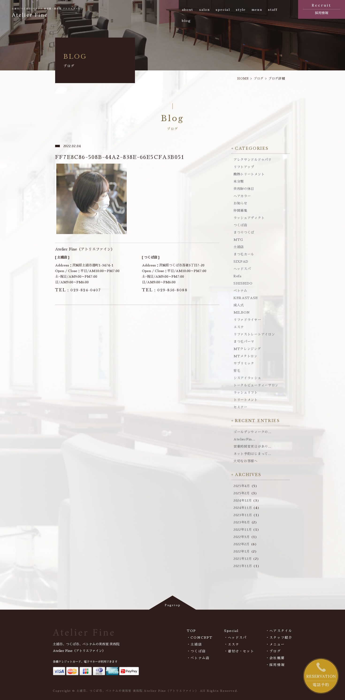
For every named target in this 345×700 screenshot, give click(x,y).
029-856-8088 (165, 290)
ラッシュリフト (246, 392)
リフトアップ (244, 167)
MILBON (242, 312)
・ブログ (273, 651)
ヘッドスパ (242, 268)
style (241, 10)
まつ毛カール (244, 254)
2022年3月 (242, 536)
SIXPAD (241, 261)
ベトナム (240, 290)
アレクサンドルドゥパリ (253, 159)
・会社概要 (275, 658)
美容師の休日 (244, 188)
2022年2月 (242, 544)
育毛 (237, 370)
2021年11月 (243, 566)
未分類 (239, 181)
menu (257, 10)
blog (186, 21)
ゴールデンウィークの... (252, 432)
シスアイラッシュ (247, 378)
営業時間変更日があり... (252, 446)
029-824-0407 (78, 290)
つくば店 (240, 225)
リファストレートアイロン (254, 334)
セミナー (240, 407)
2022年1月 (242, 551)
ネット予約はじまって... (252, 453)
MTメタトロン (245, 356)
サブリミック (244, 363)
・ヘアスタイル (279, 630)
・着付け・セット (239, 651)
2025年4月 (242, 486)
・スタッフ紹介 (279, 637)
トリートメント (246, 399)
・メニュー (275, 644)
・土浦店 (194, 644)
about (187, 10)
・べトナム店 (198, 658)
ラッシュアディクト (249, 217)
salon (204, 10)
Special (231, 630)
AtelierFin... (244, 439)
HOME (243, 78)
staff (273, 10)
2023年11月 (243, 515)
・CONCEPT (200, 637)
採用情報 (321, 9)
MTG (238, 239)
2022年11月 (243, 529)
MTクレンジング (247, 348)
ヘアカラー (242, 196)
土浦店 (239, 247)
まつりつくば (244, 232)
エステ (239, 327)
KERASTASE (246, 298)
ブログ (259, 78)
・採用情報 (275, 664)
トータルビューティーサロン (256, 385)
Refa (238, 276)
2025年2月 (242, 493)
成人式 (239, 305)
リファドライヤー (247, 319)
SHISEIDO (243, 283)
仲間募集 (240, 210)
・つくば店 (196, 651)
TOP (191, 630)
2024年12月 (243, 500)
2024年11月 (243, 507)
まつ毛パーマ (244, 341)
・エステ (231, 644)
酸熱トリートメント (249, 174)
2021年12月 (243, 558)
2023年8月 (242, 522)
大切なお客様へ (246, 461)
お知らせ (240, 203)
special (223, 10)
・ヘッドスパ (235, 637)
